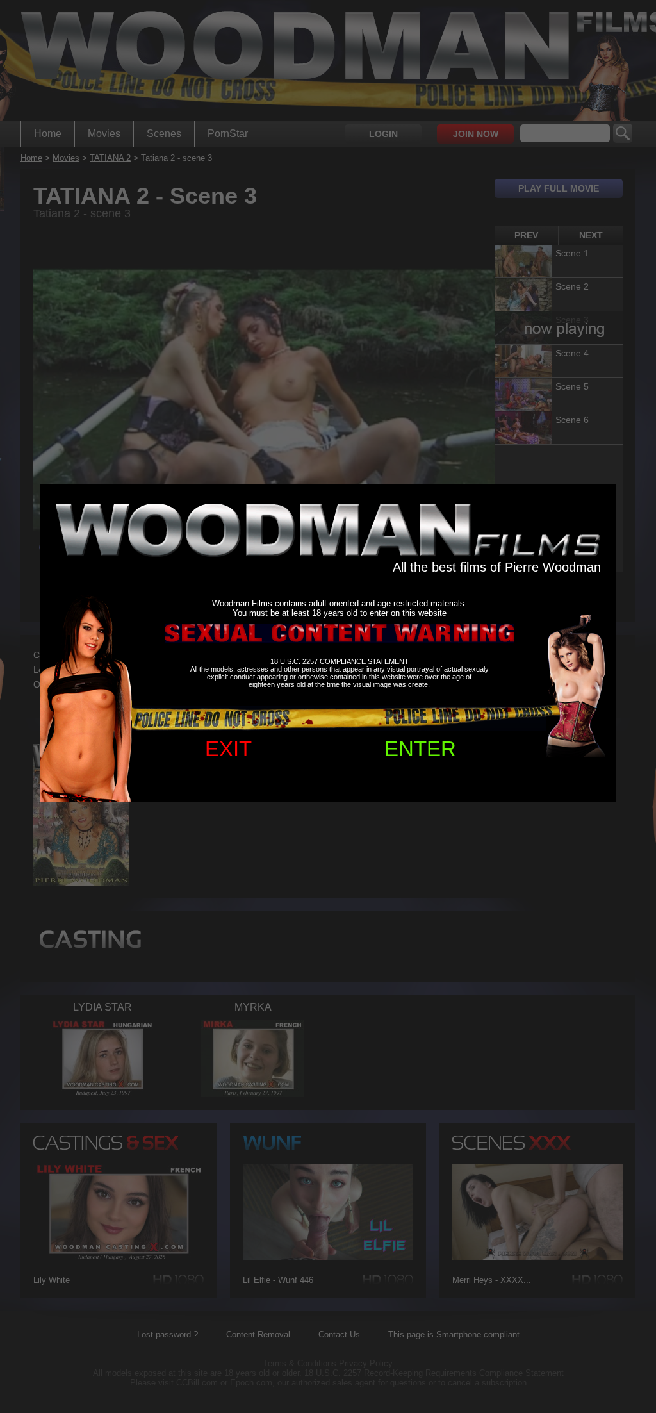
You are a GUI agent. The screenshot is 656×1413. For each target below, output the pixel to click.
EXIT (228, 749)
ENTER (420, 749)
